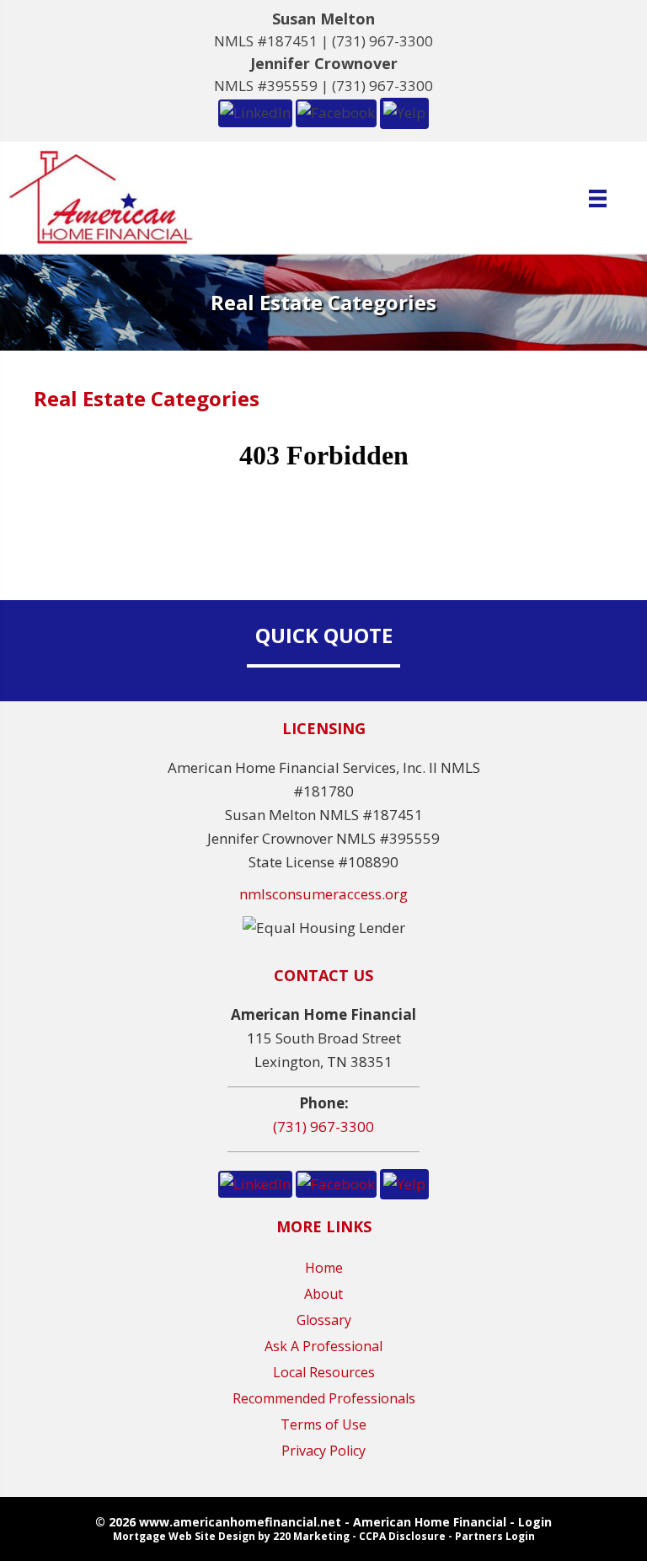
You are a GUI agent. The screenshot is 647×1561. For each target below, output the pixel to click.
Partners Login (495, 1536)
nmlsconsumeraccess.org (323, 894)
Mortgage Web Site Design (184, 1536)
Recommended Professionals (324, 1398)
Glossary (324, 1320)
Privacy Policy (323, 1450)
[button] (255, 111)
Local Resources (324, 1372)
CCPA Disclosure (402, 1536)
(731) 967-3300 (382, 41)
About (323, 1294)
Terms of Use (323, 1424)
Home (324, 1267)
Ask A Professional (323, 1346)
